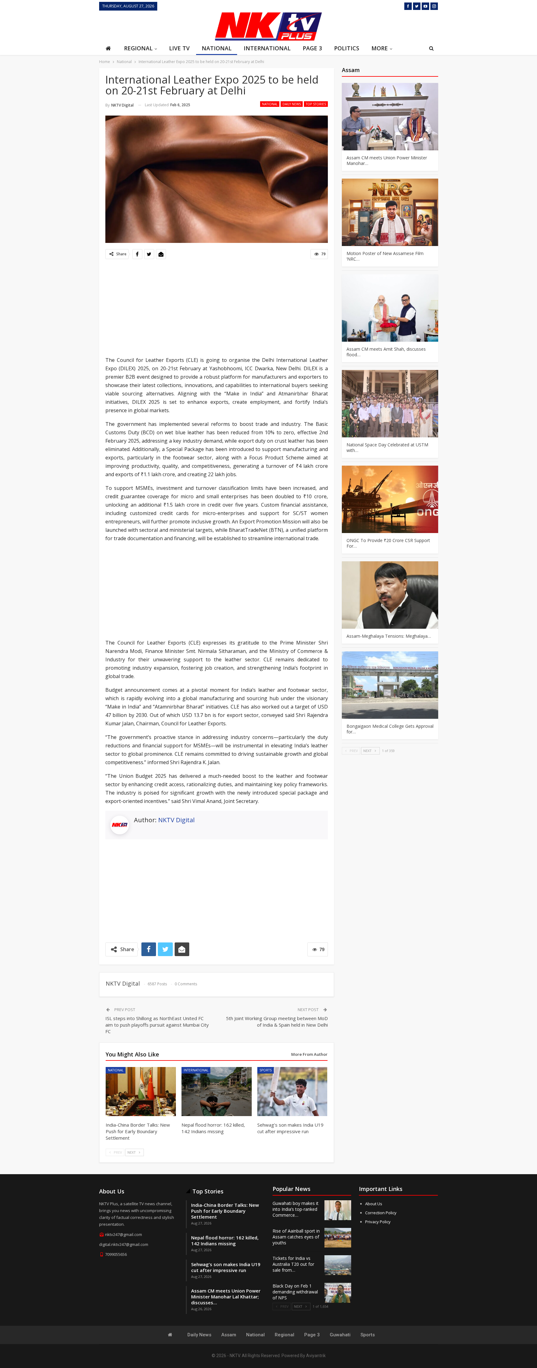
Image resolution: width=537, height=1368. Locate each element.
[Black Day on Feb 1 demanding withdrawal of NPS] (337, 1293)
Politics (346, 48)
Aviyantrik (316, 1355)
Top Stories (316, 104)
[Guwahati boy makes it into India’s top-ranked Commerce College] (337, 1210)
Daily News (291, 104)
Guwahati (340, 1335)
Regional (138, 48)
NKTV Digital (176, 820)
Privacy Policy (378, 1221)
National (217, 48)
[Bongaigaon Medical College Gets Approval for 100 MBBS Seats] (390, 685)
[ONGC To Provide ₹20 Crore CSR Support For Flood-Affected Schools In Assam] (390, 499)
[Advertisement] (155, 25)
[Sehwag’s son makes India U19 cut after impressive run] (292, 1091)
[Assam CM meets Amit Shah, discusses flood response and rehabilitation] (390, 308)
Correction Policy (381, 1212)
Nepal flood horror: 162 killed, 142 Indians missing (225, 1240)
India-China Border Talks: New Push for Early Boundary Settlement (225, 1211)
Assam (228, 1335)
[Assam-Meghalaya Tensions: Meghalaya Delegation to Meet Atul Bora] (390, 595)
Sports (265, 1070)
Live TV (179, 48)
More (379, 48)
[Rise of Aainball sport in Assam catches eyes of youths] (337, 1238)
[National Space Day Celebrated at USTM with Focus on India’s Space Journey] (390, 403)
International (267, 48)
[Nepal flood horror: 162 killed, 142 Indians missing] (216, 1091)
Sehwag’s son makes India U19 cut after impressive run (225, 1267)
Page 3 (312, 48)
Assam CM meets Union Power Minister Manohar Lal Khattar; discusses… (225, 1297)
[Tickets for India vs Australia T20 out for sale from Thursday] (337, 1265)
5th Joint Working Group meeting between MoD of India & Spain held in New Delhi (277, 1021)
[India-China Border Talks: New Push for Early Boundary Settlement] (141, 1091)
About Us (373, 1203)
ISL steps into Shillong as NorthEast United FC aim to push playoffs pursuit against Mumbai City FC (157, 1024)
